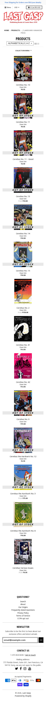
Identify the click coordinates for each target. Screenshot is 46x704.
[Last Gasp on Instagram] (25, 668)
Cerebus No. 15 (23, 270)
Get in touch (30, 655)
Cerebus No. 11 (23, 122)
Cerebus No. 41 (23, 345)
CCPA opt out (23, 618)
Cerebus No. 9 (23, 419)
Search (23, 601)
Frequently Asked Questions (23, 610)
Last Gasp (26, 693)
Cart (35, 7)
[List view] (38, 43)
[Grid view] (35, 43)
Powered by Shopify (23, 696)
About (23, 604)
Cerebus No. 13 (23, 196)
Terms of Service (23, 615)
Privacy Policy (23, 613)
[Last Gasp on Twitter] (16, 668)
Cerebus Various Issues (23, 568)
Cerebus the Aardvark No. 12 (23, 456)
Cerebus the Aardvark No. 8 (23, 530)
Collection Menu (22, 51)
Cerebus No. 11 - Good (23, 159)
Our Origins (23, 607)
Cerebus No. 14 (23, 233)
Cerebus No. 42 (23, 382)
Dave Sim (23, 87)
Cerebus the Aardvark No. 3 (23, 493)
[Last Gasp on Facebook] (21, 668)
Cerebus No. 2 (23, 308)
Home (6, 30)
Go (41, 640)
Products (15, 30)
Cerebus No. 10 (23, 84)
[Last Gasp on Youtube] (29, 668)
